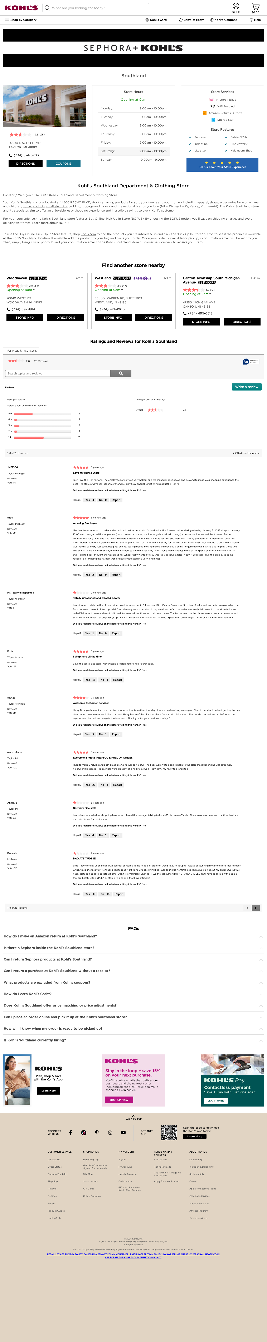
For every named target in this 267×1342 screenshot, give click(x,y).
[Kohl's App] (34, 1080)
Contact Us (54, 1159)
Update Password (127, 1174)
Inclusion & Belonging (201, 1166)
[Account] (235, 6)
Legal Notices (55, 1254)
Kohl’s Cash (54, 1218)
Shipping (53, 1181)
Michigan (25, 195)
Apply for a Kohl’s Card (166, 1181)
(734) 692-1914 (23, 309)
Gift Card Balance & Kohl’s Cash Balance (129, 1189)
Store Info (25, 317)
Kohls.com (88, 234)
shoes (214, 202)
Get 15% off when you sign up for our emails (95, 1167)
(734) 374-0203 (26, 155)
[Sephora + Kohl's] (133, 66)
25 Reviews (42, 361)
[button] (256, 908)
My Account (125, 1166)
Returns (52, 1188)
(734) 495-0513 (200, 313)
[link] (16, 361)
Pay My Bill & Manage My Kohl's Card (167, 1174)
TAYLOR (40, 195)
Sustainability (196, 1174)
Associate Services (199, 1196)
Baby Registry (90, 1159)
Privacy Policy (74, 1254)
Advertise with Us (198, 1218)
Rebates (52, 1196)
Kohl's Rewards (162, 1166)
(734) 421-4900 (112, 309)
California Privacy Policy (99, 1254)
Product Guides (56, 1210)
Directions (25, 163)
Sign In (122, 1159)
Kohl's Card (160, 1159)
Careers (193, 1181)
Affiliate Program (198, 1210)
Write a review (248, 388)
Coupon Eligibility (58, 1174)
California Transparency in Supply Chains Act (133, 1257)
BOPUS (64, 222)
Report (116, 500)
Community (195, 1159)
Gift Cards (88, 1188)
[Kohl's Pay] (232, 1080)
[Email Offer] (133, 1080)
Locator (9, 195)
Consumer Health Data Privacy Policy (138, 1254)
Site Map (88, 1174)
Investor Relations (199, 1203)
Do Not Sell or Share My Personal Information (191, 1254)
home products (34, 206)
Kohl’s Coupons (92, 1196)
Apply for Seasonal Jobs (202, 1188)
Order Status (55, 1166)
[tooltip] (251, 361)
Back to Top (134, 1119)
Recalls (51, 1203)
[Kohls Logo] (21, 10)
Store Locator (90, 1181)
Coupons (63, 163)
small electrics (56, 206)
